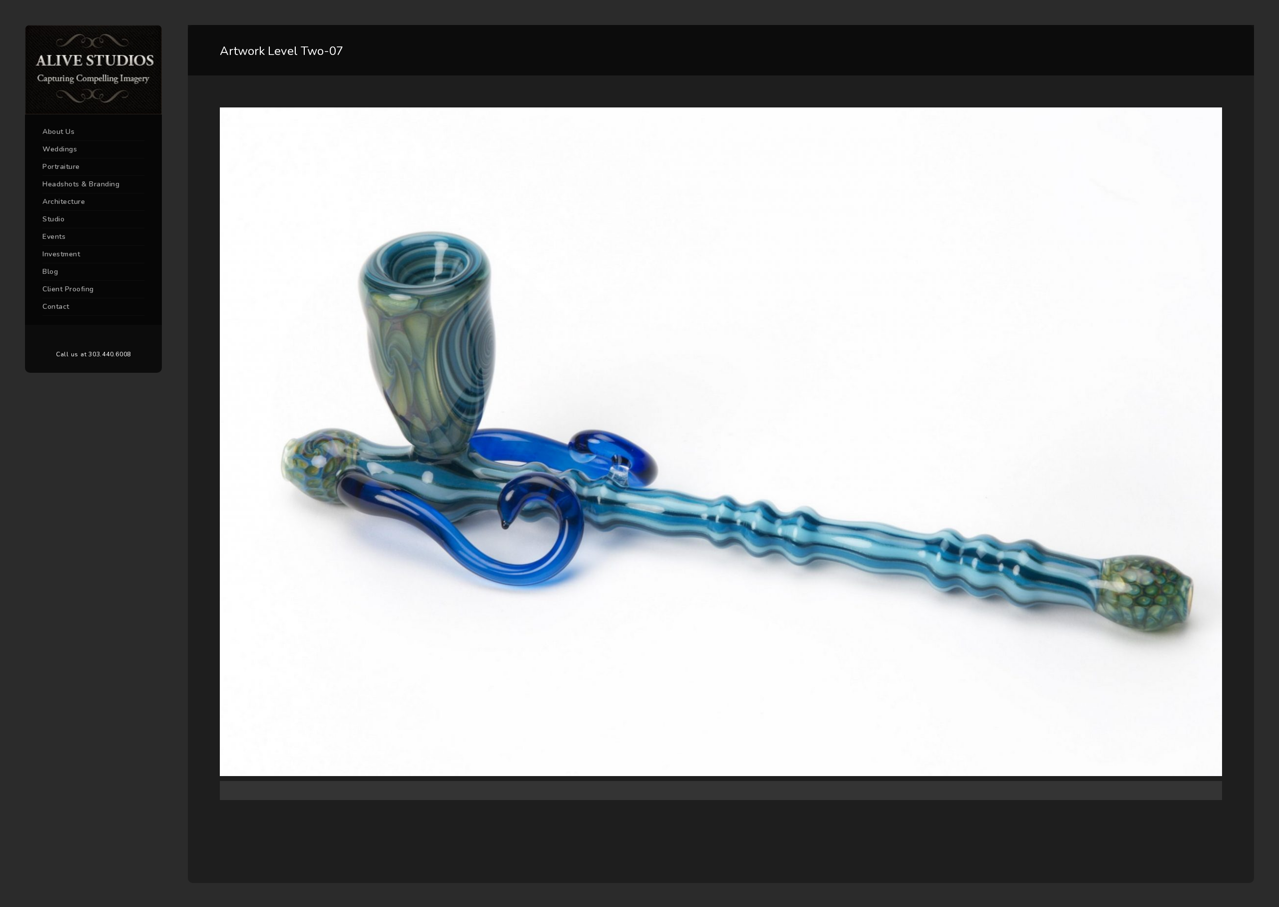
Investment (61, 254)
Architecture (63, 201)
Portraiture (61, 166)
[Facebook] (78, 338)
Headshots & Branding (80, 184)
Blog (50, 271)
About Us (58, 131)
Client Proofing (68, 289)
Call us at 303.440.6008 (93, 354)
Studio (53, 219)
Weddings (59, 149)
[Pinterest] (93, 338)
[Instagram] (108, 338)
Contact (55, 306)
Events (53, 236)
